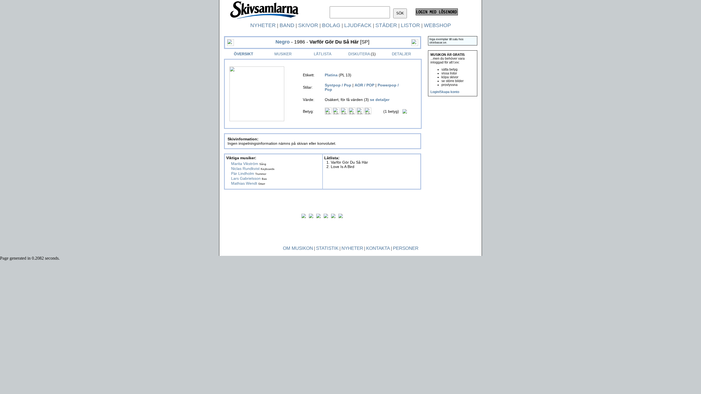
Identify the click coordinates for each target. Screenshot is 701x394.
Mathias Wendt (244, 183)
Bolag (331, 25)
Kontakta (378, 248)
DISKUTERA (359, 54)
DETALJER (401, 54)
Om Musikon (298, 248)
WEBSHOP (437, 25)
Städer (386, 25)
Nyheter (263, 25)
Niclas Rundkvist (245, 168)
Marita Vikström (244, 163)
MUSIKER (283, 54)
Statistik (327, 248)
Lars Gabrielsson (246, 178)
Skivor (308, 25)
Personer (405, 248)
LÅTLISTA (322, 54)
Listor (410, 25)
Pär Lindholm (242, 173)
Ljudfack (358, 25)
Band (287, 25)
